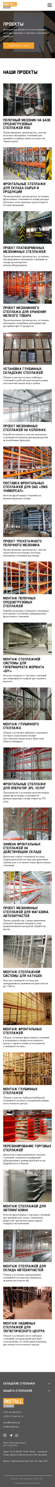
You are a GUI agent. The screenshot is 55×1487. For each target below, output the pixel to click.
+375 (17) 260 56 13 (13, 1417)
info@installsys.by (11, 1427)
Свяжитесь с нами (19, 45)
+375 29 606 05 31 (12, 1412)
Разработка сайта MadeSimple (27, 1483)
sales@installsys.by (11, 1423)
